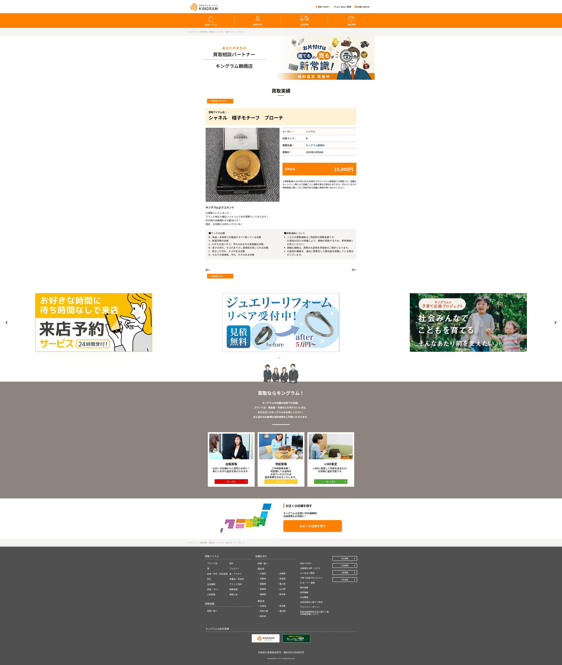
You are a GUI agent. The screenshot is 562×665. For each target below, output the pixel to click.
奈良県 (282, 578)
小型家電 (211, 594)
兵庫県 (282, 573)
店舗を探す (258, 24)
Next (555, 322)
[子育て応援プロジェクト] (468, 322)
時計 (231, 563)
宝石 (209, 578)
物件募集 (304, 587)
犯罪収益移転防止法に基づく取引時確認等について (314, 612)
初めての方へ (324, 6)
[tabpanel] (93, 322)
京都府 (263, 578)
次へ (354, 269)
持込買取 (344, 558)
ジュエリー (234, 568)
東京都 (282, 605)
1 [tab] (278, 357)
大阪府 (263, 573)
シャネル (310, 131)
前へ (208, 269)
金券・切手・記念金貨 (217, 573)
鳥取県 (263, 588)
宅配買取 (351, 24)
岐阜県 (263, 616)
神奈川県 (264, 610)
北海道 (263, 605)
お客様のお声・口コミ (310, 568)
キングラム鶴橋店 (315, 145)
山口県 (282, 588)
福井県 (282, 610)
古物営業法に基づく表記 (311, 602)
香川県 (282, 583)
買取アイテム (211, 24)
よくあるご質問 (344, 6)
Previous (6, 322)
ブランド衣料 (235, 584)
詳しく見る (231, 481)
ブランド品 (212, 563)
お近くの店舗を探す (312, 526)
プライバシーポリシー (310, 606)
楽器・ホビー (213, 589)
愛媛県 (263, 583)
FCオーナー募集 (307, 582)
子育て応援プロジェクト (311, 577)
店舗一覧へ (263, 563)
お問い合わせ (363, 6)
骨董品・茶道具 (236, 578)
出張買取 (304, 24)
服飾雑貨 (233, 589)
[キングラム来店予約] (93, 322)
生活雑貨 (211, 584)
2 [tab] (283, 357)
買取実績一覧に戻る (219, 101)
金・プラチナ (235, 573)
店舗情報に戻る (217, 276)
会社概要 (304, 597)
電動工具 (233, 594)
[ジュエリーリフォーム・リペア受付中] (281, 322)
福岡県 (263, 594)
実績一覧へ (212, 610)
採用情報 (304, 592)
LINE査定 (344, 579)
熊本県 (282, 594)
